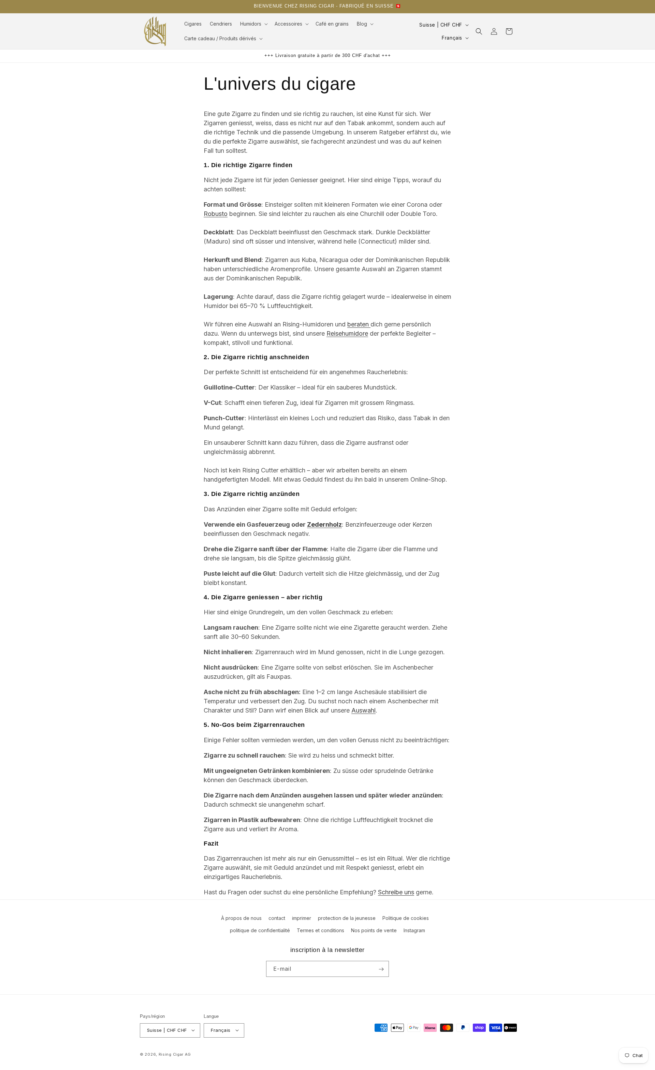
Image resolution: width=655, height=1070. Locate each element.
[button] (253, 24)
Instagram (414, 930)
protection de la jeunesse (347, 918)
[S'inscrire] (381, 969)
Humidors (250, 24)
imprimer (301, 918)
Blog (362, 24)
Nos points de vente (374, 930)
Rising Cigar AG (175, 1054)
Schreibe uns (396, 892)
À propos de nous (241, 918)
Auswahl (363, 710)
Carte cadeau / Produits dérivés (220, 38)
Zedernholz (324, 524)
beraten (358, 324)
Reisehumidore (347, 333)
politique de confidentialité (260, 930)
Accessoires (288, 24)
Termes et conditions (320, 930)
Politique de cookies (405, 918)
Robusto (216, 213)
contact (276, 918)
